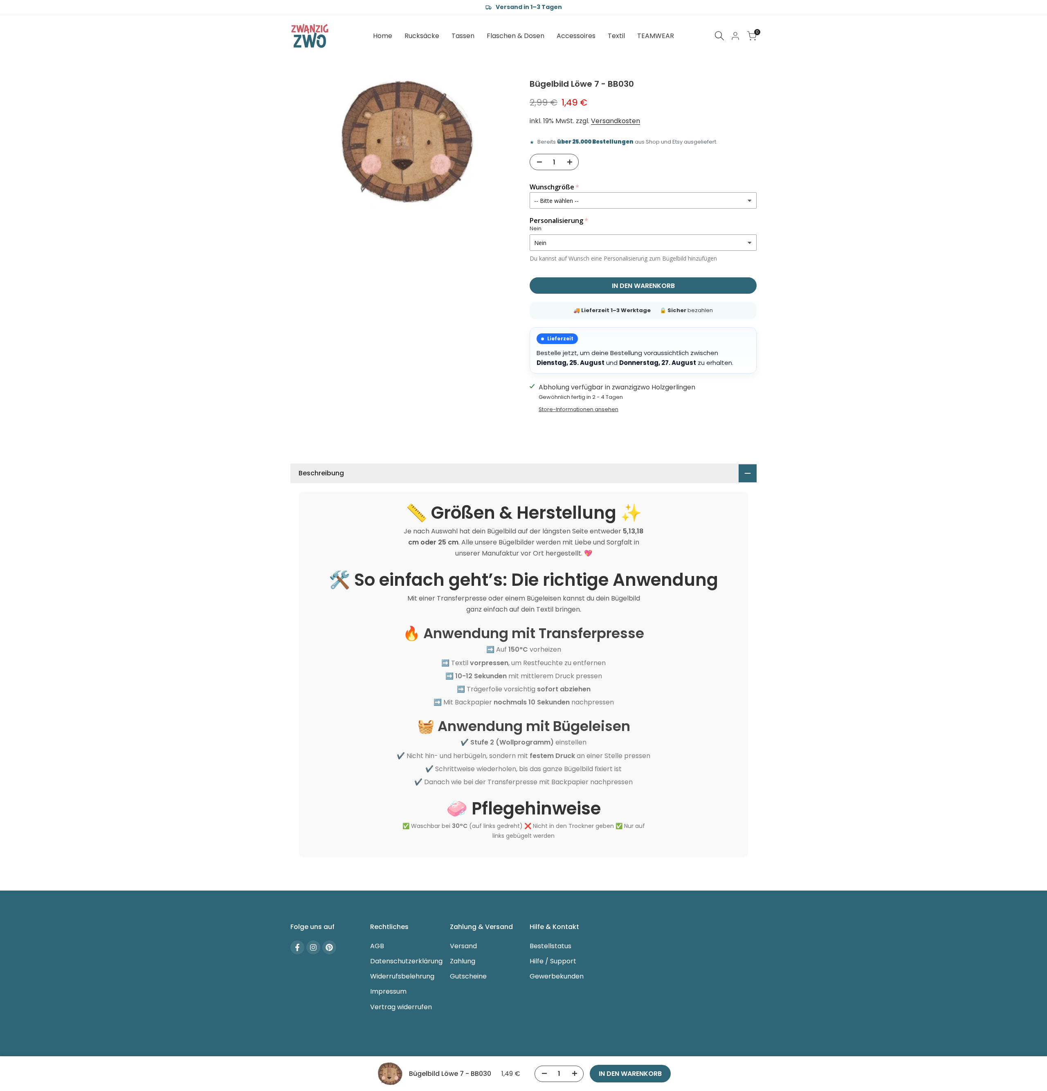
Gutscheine (468, 976)
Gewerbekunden (557, 976)
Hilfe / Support (553, 961)
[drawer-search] (719, 35)
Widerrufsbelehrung (402, 976)
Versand (463, 946)
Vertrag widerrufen (401, 1007)
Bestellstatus (550, 946)
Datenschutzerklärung (406, 961)
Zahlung (462, 961)
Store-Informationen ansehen (578, 409)
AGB (377, 946)
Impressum (388, 991)
